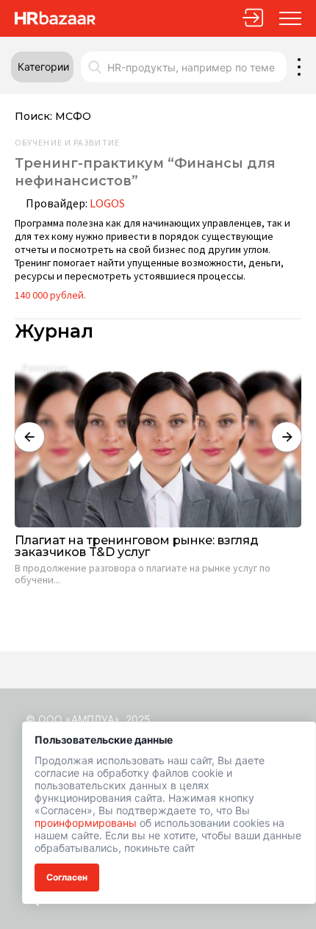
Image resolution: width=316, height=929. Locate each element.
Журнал (54, 331)
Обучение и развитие (67, 142)
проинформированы (86, 822)
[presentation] (29, 437)
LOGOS (107, 203)
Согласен (66, 877)
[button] (42, 66)
